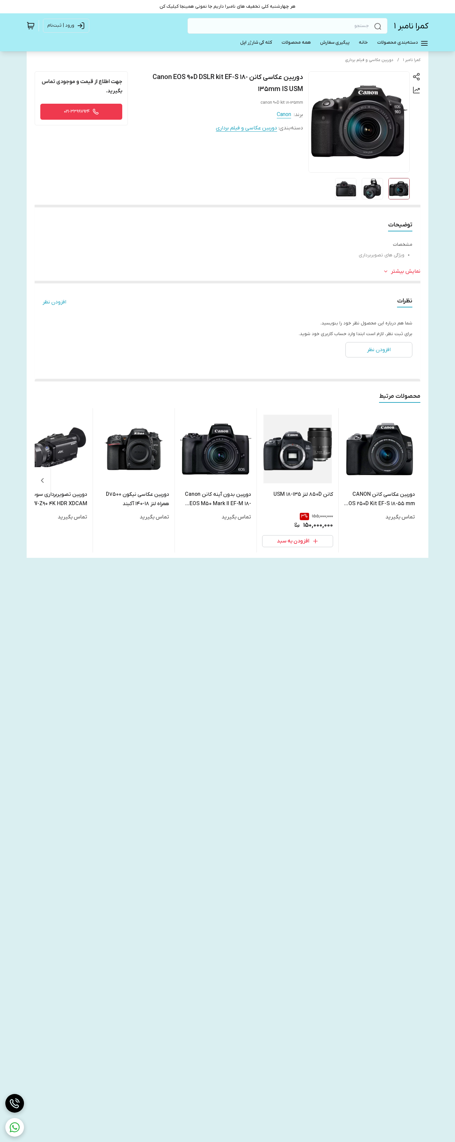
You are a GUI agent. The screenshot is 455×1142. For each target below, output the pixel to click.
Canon (284, 114)
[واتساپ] (14, 1127)
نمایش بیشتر (405, 271)
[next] (42, 480)
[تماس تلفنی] (14, 1103)
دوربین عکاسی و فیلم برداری (369, 60)
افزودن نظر (54, 302)
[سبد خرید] (31, 26)
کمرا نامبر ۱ (411, 26)
